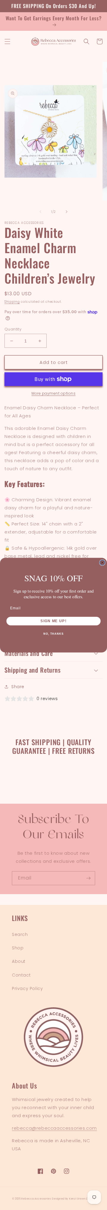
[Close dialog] (102, 562)
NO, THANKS (53, 633)
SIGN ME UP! (53, 620)
